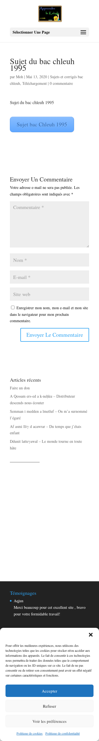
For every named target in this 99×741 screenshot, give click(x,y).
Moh (19, 76)
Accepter (49, 691)
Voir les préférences (49, 721)
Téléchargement (34, 83)
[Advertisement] (49, 515)
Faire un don (20, 387)
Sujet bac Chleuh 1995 (42, 124)
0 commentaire (61, 83)
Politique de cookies (29, 733)
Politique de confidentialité (62, 733)
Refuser (49, 706)
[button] (91, 634)
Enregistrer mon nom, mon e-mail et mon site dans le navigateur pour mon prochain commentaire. (49, 314)
